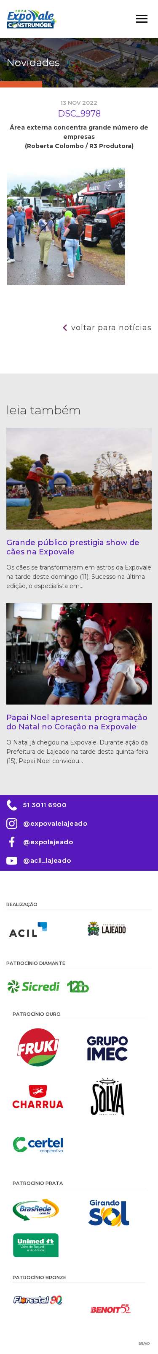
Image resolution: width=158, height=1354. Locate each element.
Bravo (144, 1344)
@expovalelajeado (55, 823)
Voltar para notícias (111, 327)
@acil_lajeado (47, 860)
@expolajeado (48, 842)
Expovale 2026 (31, 19)
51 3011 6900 (45, 805)
